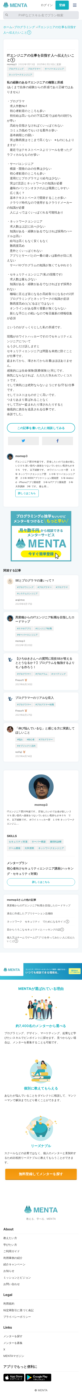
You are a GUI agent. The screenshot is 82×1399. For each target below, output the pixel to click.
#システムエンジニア (27, 593)
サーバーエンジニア (54, 69)
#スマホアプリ (24, 628)
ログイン (47, 5)
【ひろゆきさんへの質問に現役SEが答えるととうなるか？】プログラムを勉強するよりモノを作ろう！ (45, 663)
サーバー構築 (39, 841)
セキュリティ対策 (18, 841)
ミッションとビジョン (17, 1277)
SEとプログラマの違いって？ (35, 580)
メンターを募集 (13, 1343)
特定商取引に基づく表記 (18, 1310)
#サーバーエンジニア (27, 635)
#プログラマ (62, 587)
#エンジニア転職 (44, 628)
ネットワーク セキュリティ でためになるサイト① (38, 921)
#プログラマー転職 (45, 704)
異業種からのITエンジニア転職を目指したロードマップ (45, 619)
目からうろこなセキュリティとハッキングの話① (35, 929)
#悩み (20, 739)
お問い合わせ (11, 1284)
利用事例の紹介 (13, 1257)
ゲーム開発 (15, 848)
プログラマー (34, 69)
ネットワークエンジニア (20, 75)
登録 (62, 5)
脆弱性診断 (56, 841)
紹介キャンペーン (14, 1264)
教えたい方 (10, 1238)
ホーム (7, 27)
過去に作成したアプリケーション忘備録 (30, 913)
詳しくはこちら (27, 493)
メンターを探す (13, 1336)
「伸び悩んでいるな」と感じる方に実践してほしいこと (45, 730)
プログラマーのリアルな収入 (34, 697)
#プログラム (42, 674)
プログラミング (24, 27)
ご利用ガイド (11, 1251)
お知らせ (9, 1270)
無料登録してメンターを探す (41, 1174)
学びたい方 (10, 1244)
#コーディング (59, 674)
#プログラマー (45, 587)
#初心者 (31, 739)
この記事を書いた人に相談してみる (41, 428)
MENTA (43, 1390)
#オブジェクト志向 (26, 746)
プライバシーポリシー (17, 1316)
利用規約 (9, 1303)
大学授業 (29, 848)
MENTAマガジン (13, 1356)
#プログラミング (25, 587)
